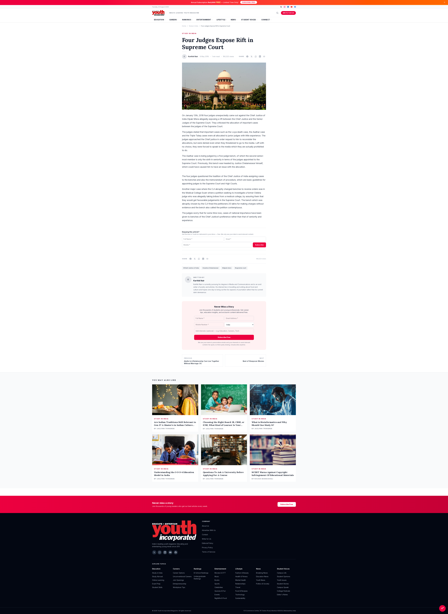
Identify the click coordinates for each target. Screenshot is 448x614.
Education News (262, 576)
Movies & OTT (220, 573)
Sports (217, 584)
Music (217, 576)
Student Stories (283, 584)
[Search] (277, 13)
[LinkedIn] (288, 7)
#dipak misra (226, 268)
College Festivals (283, 591)
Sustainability (240, 598)
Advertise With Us (209, 530)
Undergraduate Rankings (200, 577)
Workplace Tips (179, 587)
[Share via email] (264, 56)
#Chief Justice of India (191, 268)
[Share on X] (251, 56)
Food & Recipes (241, 591)
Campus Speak (283, 587)
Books (217, 580)
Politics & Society (262, 584)
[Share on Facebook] (247, 56)
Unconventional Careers (182, 576)
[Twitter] (281, 7)
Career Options (179, 573)
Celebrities (219, 587)
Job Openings (178, 580)
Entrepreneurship (179, 584)
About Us (205, 526)
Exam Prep (156, 584)
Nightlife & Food (221, 598)
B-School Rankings (201, 573)
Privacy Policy (207, 548)
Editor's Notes (282, 595)
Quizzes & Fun (220, 591)
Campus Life (281, 573)
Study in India (193, 26)
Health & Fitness (241, 576)
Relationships (240, 584)
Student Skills (157, 587)
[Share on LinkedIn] (260, 56)
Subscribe (259, 245)
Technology (240, 595)
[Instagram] (284, 7)
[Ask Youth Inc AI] (442, 608)
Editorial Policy (207, 543)
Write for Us (288, 13)
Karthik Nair (198, 280)
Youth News (260, 580)
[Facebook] (295, 7)
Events (217, 595)
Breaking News (262, 573)
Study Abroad (157, 576)
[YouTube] (291, 7)
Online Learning (158, 580)
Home (184, 26)
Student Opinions (283, 576)
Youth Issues (282, 580)
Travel (237, 587)
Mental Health (240, 580)
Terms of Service (208, 552)
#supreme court (240, 268)
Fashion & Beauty (242, 573)
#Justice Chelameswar (211, 268)
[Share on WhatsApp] (256, 56)
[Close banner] (444, 2)
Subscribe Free (248, 2)
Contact (205, 535)
